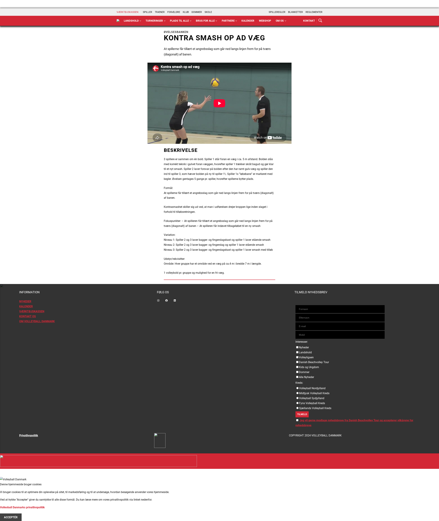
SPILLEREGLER (277, 12)
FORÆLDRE (173, 12)
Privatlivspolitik (28, 435)
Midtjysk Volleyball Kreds (314, 393)
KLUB (186, 12)
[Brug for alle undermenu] (140, 21)
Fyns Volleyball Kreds (312, 403)
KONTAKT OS (27, 316)
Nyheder (304, 347)
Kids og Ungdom (309, 367)
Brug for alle (205, 20)
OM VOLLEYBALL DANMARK (37, 321)
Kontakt (309, 20)
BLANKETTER (295, 12)
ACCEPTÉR (10, 517)
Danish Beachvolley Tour (314, 362)
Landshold (131, 20)
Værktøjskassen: (128, 12)
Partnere (228, 20)
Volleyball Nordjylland (312, 388)
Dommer (304, 372)
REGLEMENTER (314, 12)
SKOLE (208, 12)
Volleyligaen (306, 357)
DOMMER (197, 12)
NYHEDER (25, 301)
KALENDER (26, 306)
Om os (280, 20)
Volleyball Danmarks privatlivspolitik (22, 507)
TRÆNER (160, 12)
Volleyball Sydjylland (311, 398)
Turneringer (154, 20)
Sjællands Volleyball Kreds (315, 408)
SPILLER (147, 12)
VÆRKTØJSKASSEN (31, 311)
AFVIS (8, 512)
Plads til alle (179, 20)
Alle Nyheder (306, 377)
